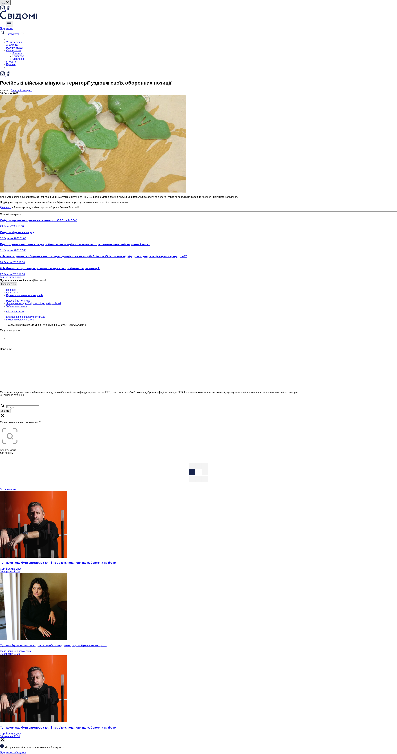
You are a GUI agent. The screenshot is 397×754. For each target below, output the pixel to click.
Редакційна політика (18, 300)
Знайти (5, 411)
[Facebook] (8, 9)
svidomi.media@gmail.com (21, 319)
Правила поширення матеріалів (24, 295)
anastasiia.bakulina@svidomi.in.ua (25, 316)
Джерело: (5, 207)
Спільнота (12, 292)
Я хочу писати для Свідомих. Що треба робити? (33, 303)
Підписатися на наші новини (16, 280)
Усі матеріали (14, 42)
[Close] (2, 740)
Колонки (17, 53)
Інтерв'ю (11, 61)
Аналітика (12, 45)
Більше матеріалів (10, 277)
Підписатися (8, 284)
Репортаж (18, 56)
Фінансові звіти (15, 311)
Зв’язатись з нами (16, 306)
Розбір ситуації (14, 47)
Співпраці (18, 59)
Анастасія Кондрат (21, 90)
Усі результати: (8, 489)
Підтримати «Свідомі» (13, 752)
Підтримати (6, 28)
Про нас (11, 64)
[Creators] (6, 401)
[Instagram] (3, 9)
